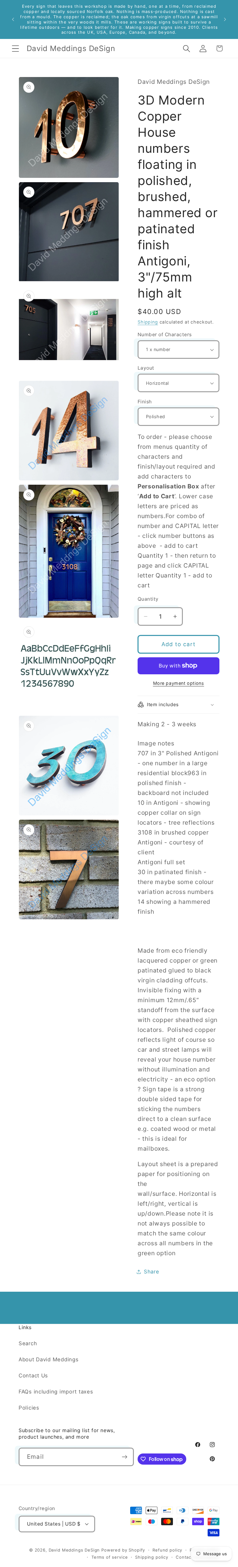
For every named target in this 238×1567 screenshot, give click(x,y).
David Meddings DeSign (74, 1550)
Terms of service (109, 1557)
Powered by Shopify (123, 1550)
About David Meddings (48, 1359)
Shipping (148, 321)
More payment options (178, 683)
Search (28, 1343)
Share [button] (151, 1272)
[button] (15, 48)
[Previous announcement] (13, 19)
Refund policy (167, 1550)
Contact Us (33, 1375)
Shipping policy (151, 1557)
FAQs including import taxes (56, 1392)
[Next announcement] (225, 19)
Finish (145, 402)
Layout (146, 368)
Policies (29, 1408)
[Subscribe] (125, 1457)
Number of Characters (165, 334)
